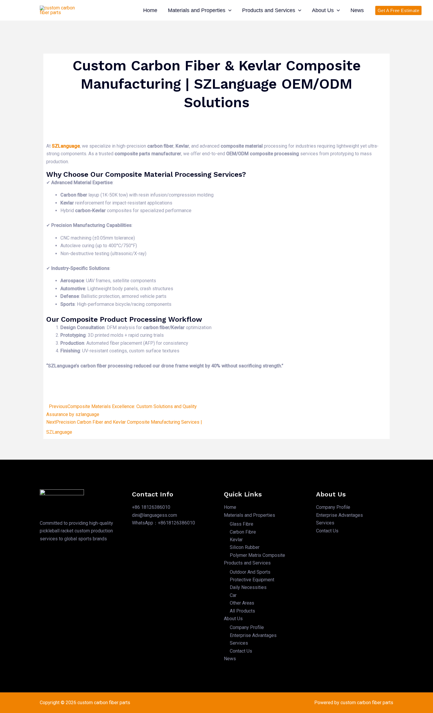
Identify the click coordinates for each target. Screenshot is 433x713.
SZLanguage (66, 146)
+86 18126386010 (151, 507)
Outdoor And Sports (250, 572)
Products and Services (268, 10)
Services (239, 643)
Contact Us (241, 651)
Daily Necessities (248, 587)
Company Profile (247, 627)
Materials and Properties (196, 10)
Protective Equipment (252, 579)
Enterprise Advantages (253, 635)
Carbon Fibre (243, 532)
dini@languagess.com (154, 515)
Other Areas (242, 603)
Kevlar (236, 539)
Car (233, 595)
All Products (242, 611)
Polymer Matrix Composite (257, 555)
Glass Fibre (241, 524)
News (357, 10)
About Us (323, 10)
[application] (228, 10)
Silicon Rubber (245, 547)
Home (150, 10)
